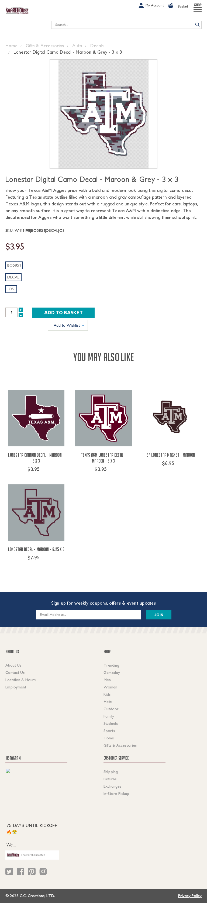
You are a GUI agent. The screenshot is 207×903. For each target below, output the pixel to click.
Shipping (111, 772)
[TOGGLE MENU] (198, 12)
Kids (107, 694)
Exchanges (112, 786)
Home (109, 738)
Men (107, 680)
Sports (109, 731)
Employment (15, 687)
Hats (108, 701)
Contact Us (15, 672)
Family (109, 716)
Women (110, 687)
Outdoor (111, 709)
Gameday (112, 672)
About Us (13, 665)
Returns (110, 779)
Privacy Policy (190, 896)
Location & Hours (20, 680)
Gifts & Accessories (120, 745)
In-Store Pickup (116, 793)
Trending (111, 665)
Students (111, 723)
